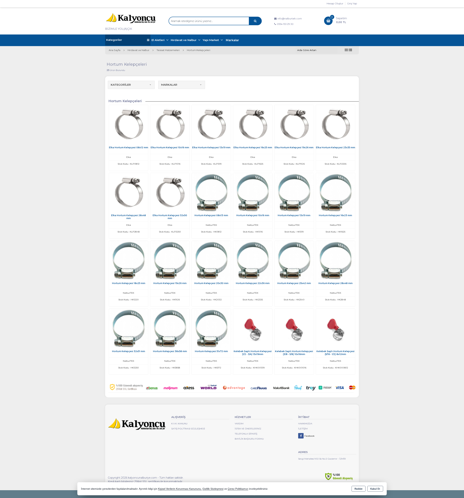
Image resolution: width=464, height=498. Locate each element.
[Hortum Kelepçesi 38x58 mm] (169, 328)
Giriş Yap (352, 3)
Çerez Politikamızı (238, 488)
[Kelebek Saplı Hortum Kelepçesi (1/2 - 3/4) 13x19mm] (252, 328)
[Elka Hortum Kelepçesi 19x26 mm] (294, 124)
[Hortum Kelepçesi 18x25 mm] (128, 260)
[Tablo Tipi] (350, 50)
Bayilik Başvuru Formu (249, 438)
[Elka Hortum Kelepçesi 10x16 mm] (169, 124)
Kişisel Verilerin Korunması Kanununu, (180, 488)
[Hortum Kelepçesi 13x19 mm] (294, 192)
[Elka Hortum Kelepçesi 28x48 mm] (128, 192)
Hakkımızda (305, 423)
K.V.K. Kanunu (179, 423)
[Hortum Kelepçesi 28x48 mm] (335, 260)
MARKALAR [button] (169, 84)
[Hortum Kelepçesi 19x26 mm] (169, 260)
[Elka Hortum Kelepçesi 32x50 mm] (169, 192)
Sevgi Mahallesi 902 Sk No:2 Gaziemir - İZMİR (322, 458)
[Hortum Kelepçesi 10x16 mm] (252, 192)
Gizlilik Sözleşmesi (212, 488)
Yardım (239, 423)
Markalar (232, 40)
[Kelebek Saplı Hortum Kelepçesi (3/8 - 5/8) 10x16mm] (294, 328)
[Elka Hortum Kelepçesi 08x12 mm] (128, 124)
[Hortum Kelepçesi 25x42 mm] (294, 260)
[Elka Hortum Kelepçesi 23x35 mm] (335, 124)
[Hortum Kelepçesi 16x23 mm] (335, 192)
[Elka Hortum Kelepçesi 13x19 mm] (211, 124)
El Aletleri (158, 40)
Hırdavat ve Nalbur (184, 40)
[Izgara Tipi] (346, 50)
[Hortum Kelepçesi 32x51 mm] (128, 328)
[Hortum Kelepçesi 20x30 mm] (211, 260)
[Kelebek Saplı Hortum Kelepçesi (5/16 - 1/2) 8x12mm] (335, 328)
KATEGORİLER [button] (121, 84)
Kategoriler (114, 40)
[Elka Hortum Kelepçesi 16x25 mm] (252, 124)
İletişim (303, 428)
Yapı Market (211, 40)
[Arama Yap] (255, 21)
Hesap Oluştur (335, 3)
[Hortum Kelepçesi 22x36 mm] (252, 260)
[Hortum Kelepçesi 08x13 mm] (211, 192)
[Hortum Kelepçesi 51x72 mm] (211, 328)
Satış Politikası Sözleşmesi (188, 428)
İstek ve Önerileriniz (248, 428)
